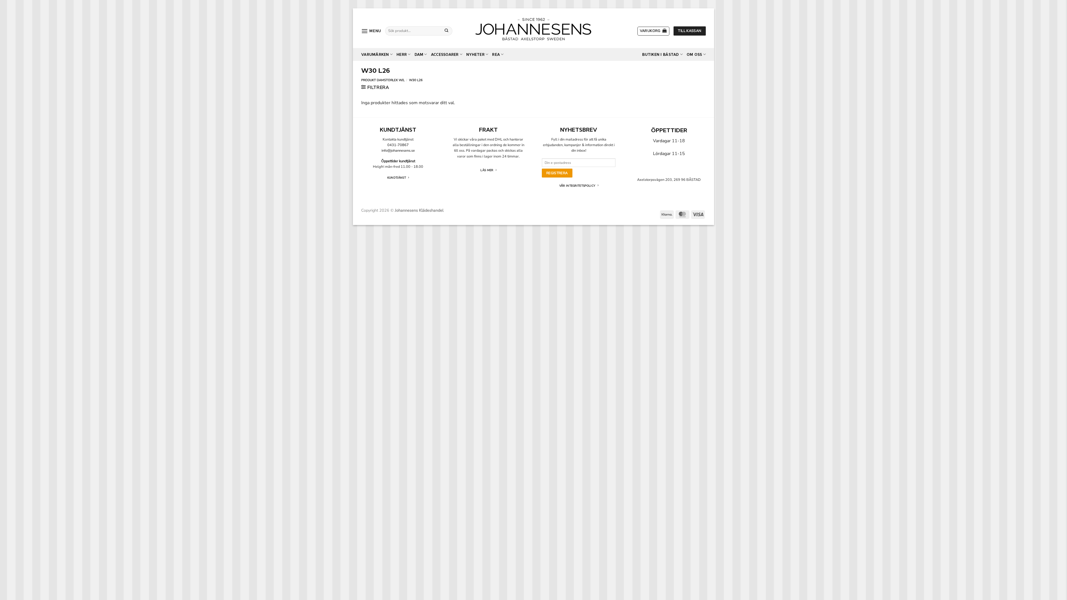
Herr (402, 54)
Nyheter (475, 54)
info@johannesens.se (398, 150)
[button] (371, 31)
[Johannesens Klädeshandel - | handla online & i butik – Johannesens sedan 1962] (533, 28)
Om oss (694, 54)
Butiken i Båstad (660, 54)
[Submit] (446, 31)
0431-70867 (398, 145)
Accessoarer (445, 54)
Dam (419, 54)
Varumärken (375, 54)
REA (496, 54)
